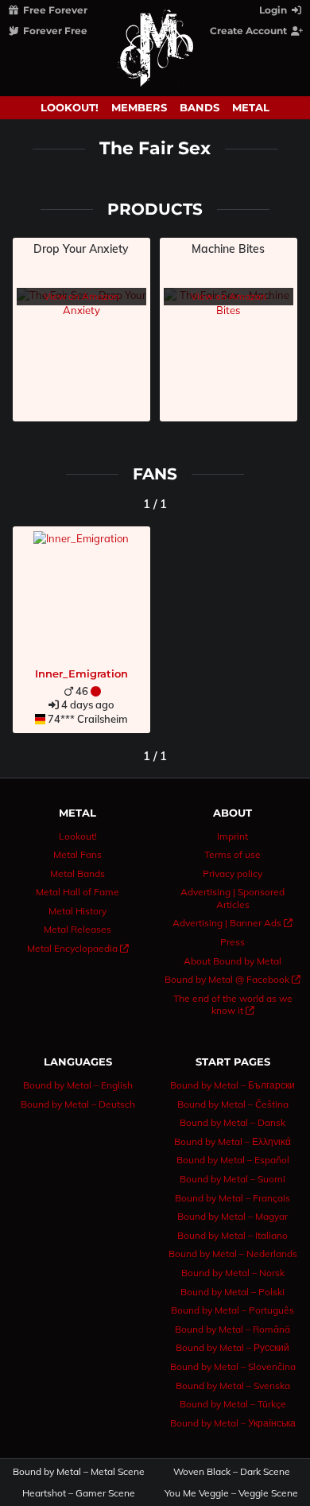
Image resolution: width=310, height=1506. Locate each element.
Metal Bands (77, 873)
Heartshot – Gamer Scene (78, 1493)
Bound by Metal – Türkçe (233, 1404)
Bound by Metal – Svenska (233, 1385)
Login (274, 10)
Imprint (232, 836)
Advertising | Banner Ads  (232, 923)
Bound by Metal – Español (232, 1160)
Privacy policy (232, 873)
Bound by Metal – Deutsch (78, 1104)
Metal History (77, 911)
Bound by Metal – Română (232, 1329)
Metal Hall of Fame (77, 892)
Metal (250, 107)
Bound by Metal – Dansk (232, 1122)
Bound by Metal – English (78, 1085)
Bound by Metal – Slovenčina (233, 1366)
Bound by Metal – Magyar (232, 1216)
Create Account (249, 31)
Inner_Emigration (81, 673)
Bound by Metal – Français (232, 1198)
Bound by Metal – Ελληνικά (232, 1141)
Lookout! (70, 107)
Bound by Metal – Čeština (233, 1104)
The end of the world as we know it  (233, 1004)
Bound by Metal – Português (232, 1310)
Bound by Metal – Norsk (233, 1273)
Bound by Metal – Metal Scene (79, 1472)
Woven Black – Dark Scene (231, 1472)
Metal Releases (77, 929)
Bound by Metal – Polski (232, 1292)
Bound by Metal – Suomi (232, 1179)
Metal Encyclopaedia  (78, 948)
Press (232, 942)
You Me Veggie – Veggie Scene (232, 1493)
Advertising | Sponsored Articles (232, 898)
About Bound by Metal (232, 961)
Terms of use (232, 854)
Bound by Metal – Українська (233, 1423)
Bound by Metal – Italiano (232, 1235)
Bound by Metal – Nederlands (233, 1254)
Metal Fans (77, 854)
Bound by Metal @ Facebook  (232, 979)
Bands (199, 107)
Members (139, 107)
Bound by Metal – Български (232, 1085)
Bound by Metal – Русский (232, 1347)
